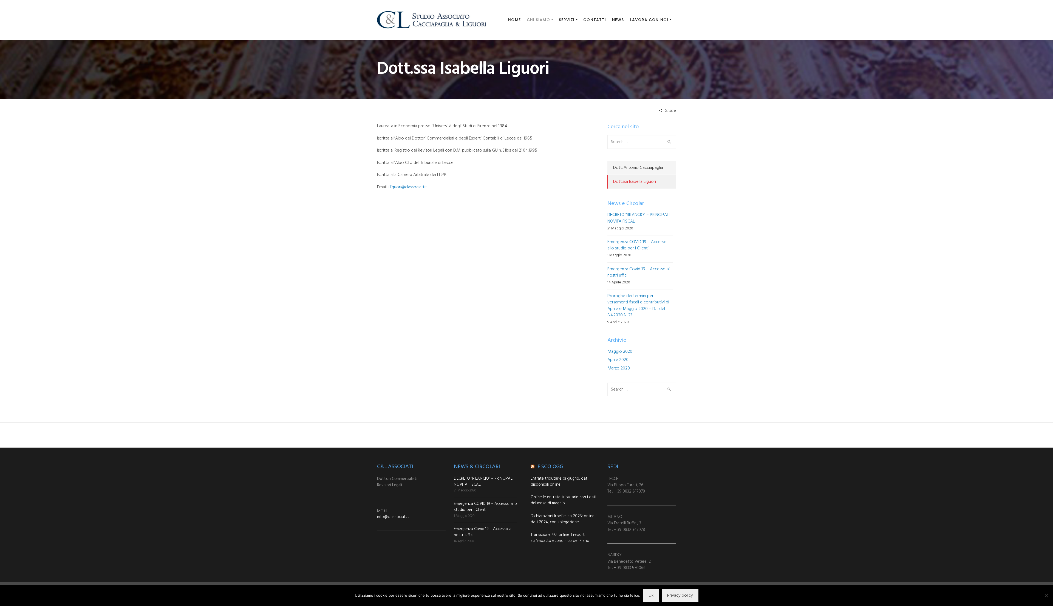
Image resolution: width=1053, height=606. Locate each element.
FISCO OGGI (551, 466)
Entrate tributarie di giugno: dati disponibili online (559, 481)
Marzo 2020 (618, 368)
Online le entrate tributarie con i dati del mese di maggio (563, 500)
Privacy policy (680, 595)
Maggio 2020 (619, 351)
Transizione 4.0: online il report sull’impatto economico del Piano (560, 537)
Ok (651, 595)
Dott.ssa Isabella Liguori (634, 181)
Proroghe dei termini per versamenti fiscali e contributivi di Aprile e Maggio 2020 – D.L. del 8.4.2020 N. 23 (638, 305)
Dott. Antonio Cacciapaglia (638, 167)
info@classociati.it (393, 517)
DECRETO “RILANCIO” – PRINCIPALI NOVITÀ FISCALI (638, 218)
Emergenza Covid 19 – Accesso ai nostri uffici (638, 272)
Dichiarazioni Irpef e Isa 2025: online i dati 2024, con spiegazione (563, 519)
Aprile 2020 (618, 359)
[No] (1046, 595)
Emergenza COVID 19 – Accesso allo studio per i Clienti (637, 245)
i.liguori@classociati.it (408, 187)
